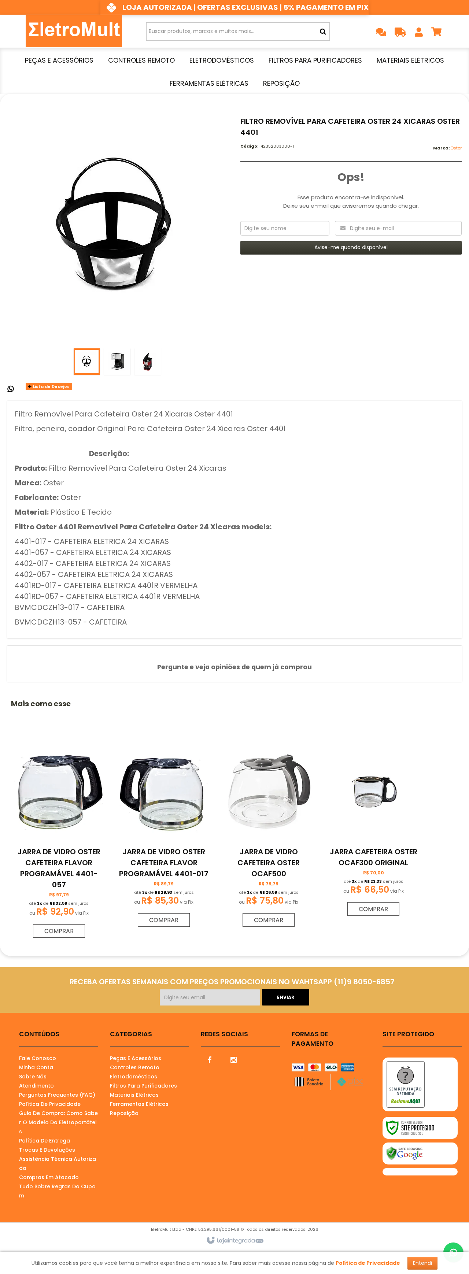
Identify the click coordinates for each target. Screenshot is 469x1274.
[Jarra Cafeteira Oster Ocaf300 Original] (373, 828)
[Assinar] (285, 997)
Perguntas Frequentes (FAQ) (57, 1095)
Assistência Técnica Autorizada (57, 1163)
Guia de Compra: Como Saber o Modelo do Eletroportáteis (58, 1122)
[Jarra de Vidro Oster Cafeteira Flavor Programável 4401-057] (59, 839)
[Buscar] (323, 31)
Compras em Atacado (49, 1177)
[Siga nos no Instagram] (234, 1059)
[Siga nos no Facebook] (210, 1059)
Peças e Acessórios (135, 1058)
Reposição (124, 1113)
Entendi (422, 1263)
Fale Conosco (37, 1058)
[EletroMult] (74, 31)
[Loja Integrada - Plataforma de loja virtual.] (234, 1241)
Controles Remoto (134, 1067)
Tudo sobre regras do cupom (57, 1191)
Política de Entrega (44, 1140)
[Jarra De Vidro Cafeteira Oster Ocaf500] (268, 833)
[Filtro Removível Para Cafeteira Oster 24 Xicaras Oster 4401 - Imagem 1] (87, 361)
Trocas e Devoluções (47, 1149)
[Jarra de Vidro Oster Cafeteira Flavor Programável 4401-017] (164, 833)
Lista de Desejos (51, 386)
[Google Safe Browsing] (420, 1153)
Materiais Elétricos (134, 1095)
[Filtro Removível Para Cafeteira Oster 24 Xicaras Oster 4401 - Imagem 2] (117, 361)
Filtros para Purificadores (143, 1085)
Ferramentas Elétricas (139, 1104)
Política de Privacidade (50, 1104)
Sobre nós (33, 1076)
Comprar (59, 931)
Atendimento (36, 1085)
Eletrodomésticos (133, 1076)
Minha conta (36, 1067)
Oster (456, 148)
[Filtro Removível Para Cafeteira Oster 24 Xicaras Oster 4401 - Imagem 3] (147, 361)
